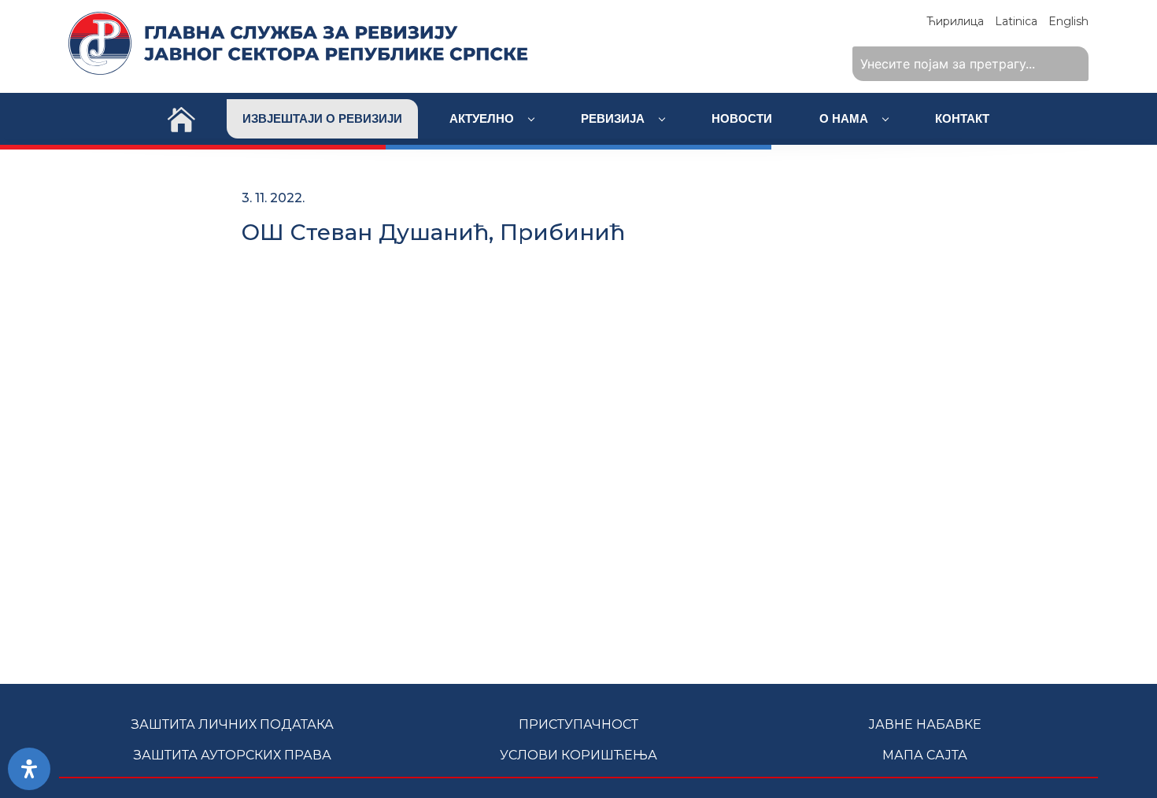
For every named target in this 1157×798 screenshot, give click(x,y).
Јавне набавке (924, 724)
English (1068, 21)
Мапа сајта (924, 755)
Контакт (962, 118)
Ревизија (614, 118)
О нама (845, 118)
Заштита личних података (232, 724)
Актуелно (483, 118)
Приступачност (578, 724)
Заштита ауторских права (232, 755)
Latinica (1016, 21)
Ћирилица (955, 21)
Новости (742, 118)
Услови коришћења (578, 755)
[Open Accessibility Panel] (29, 769)
